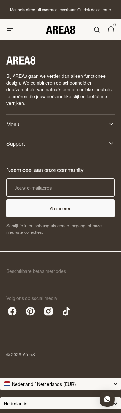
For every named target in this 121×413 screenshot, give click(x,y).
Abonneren (60, 208)
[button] (10, 30)
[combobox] (60, 383)
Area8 (29, 354)
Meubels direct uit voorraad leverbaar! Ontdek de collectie (60, 9)
